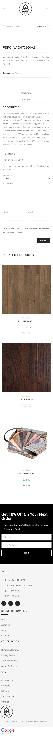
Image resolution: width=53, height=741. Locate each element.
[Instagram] (10, 603)
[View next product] (48, 27)
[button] (4, 9)
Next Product (41, 27)
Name (6, 212)
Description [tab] (26, 93)
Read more (26, 407)
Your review (8, 183)
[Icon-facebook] (3, 603)
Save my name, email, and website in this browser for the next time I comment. (26, 231)
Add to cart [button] (26, 333)
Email (31, 212)
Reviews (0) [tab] (26, 99)
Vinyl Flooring (16, 73)
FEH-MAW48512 (26, 321)
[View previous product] (5, 27)
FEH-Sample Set (26, 473)
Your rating (8, 175)
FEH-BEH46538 (26, 399)
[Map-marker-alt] (17, 603)
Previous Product (13, 27)
